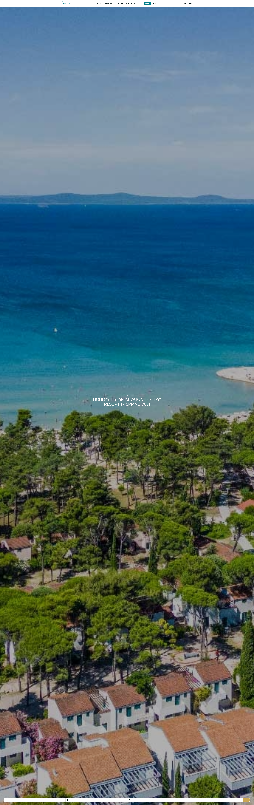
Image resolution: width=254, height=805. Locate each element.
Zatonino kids (128, 3)
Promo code (193, 800)
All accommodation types (12, 800)
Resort (97, 3)
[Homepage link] (65, 3)
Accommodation (107, 3)
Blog (141, 3)
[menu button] (190, 3)
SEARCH (246, 800)
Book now (147, 3)
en (185, 3)
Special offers (119, 3)
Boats (136, 3)
